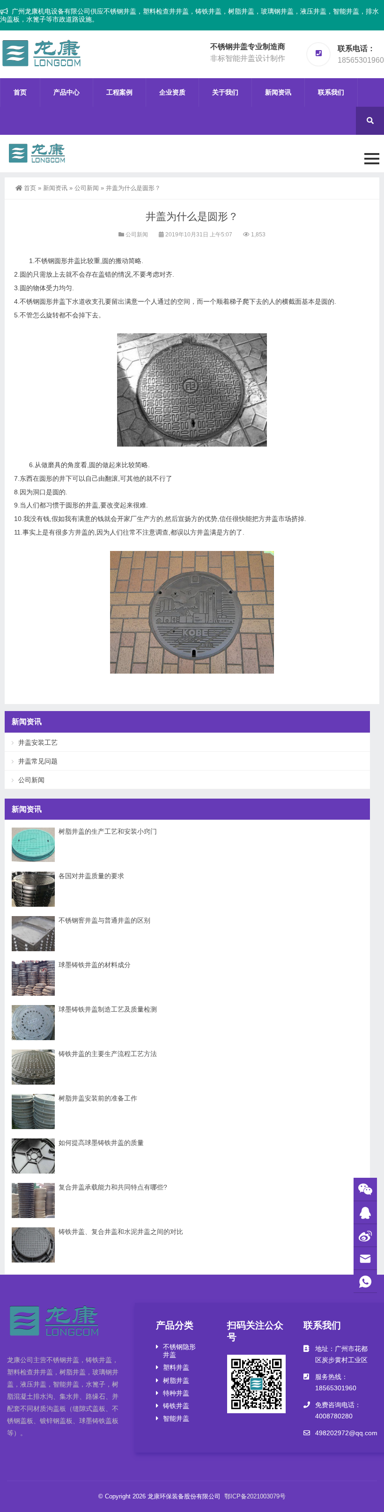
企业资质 (172, 92)
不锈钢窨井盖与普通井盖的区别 (104, 920)
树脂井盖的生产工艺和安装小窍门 (108, 831)
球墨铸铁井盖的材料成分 (95, 965)
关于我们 (225, 92)
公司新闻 (86, 187)
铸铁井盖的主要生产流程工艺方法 (108, 1053)
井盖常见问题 (38, 761)
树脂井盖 (176, 1380)
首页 (20, 92)
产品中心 (66, 92)
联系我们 (331, 92)
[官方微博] (365, 1235)
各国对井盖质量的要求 (91, 876)
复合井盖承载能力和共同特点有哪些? (113, 1187)
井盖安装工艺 (38, 742)
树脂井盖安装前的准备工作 (98, 1098)
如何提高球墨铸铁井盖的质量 (101, 1142)
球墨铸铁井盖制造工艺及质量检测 (108, 1009)
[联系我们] (365, 1212)
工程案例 (119, 92)
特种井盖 (176, 1393)
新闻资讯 (278, 92)
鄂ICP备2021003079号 (255, 1496)
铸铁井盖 (176, 1405)
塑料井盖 (176, 1367)
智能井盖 (176, 1418)
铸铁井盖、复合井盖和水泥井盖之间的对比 (121, 1231)
